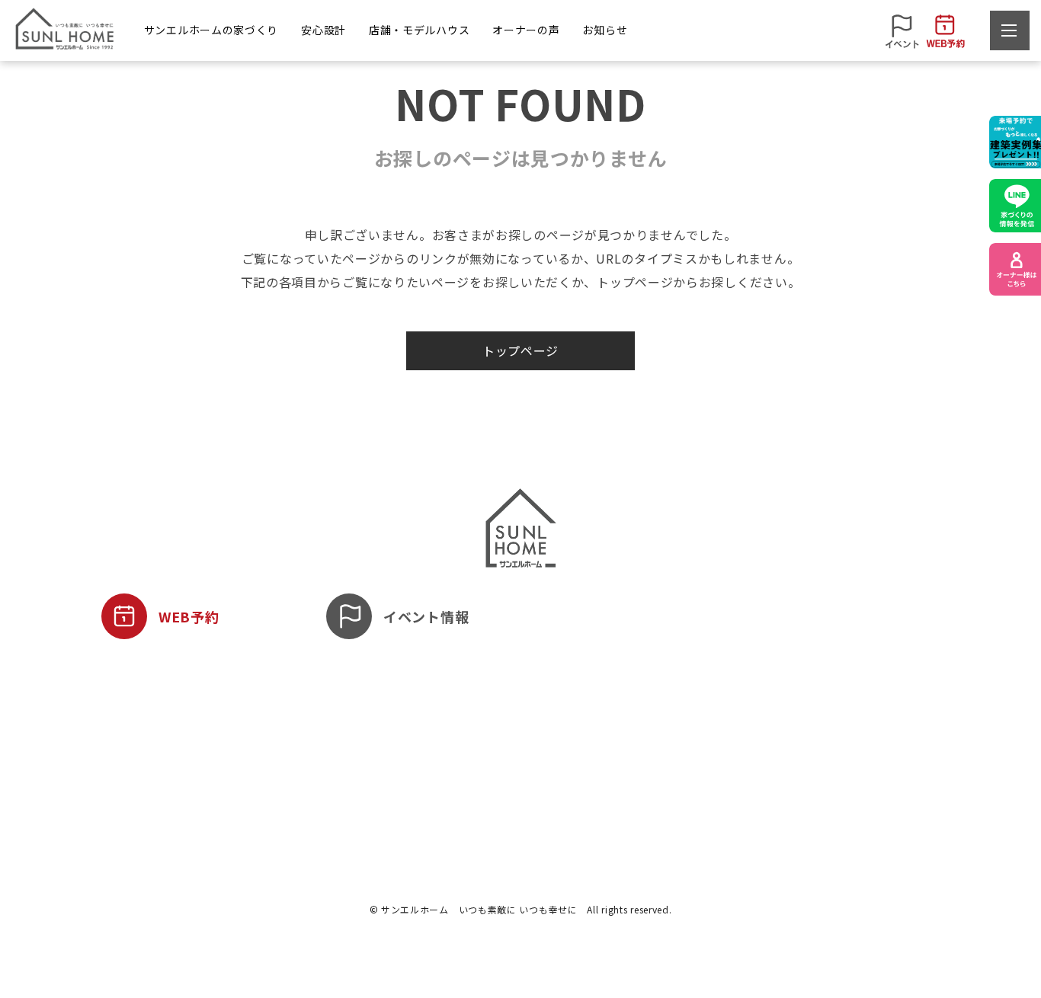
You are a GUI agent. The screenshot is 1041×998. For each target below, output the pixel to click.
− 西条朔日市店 (518, 754)
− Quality (352, 728)
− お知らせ (812, 701)
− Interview (663, 701)
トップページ (520, 350)
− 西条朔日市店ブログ (838, 754)
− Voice (653, 728)
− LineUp (123, 701)
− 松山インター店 (523, 701)
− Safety (351, 701)
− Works (121, 728)
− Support (355, 754)
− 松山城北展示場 (523, 728)
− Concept (126, 754)
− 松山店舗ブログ (828, 728)
